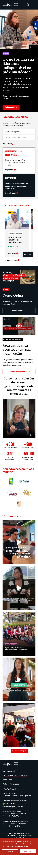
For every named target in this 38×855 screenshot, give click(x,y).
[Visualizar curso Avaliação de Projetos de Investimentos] (17, 219)
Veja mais (9, 170)
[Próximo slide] (35, 47)
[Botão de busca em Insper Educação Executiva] (28, 4)
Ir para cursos (11, 260)
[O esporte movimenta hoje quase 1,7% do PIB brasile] (19, 679)
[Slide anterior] (31, 47)
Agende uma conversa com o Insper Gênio (17, 796)
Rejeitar (10, 851)
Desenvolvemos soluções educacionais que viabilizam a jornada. (16, 162)
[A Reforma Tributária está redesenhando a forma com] (19, 588)
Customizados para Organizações (15, 775)
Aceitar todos (27, 851)
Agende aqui (10, 193)
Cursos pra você (9, 771)
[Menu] (33, 5)
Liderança (6, 53)
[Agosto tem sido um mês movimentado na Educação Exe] (19, 634)
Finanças (10, 213)
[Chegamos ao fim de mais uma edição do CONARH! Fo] (19, 725)
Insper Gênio (7, 780)
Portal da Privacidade (11, 784)
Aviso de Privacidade (24, 844)
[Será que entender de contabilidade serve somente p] (19, 542)
